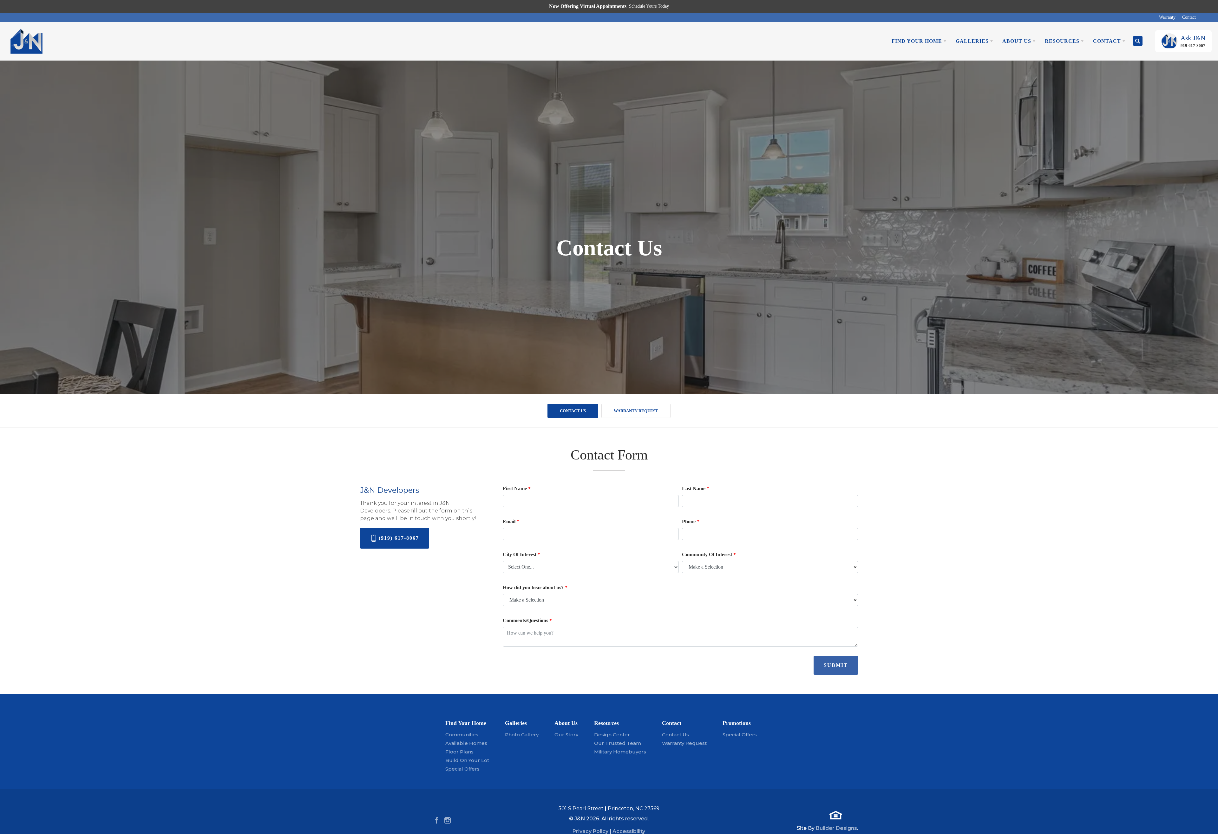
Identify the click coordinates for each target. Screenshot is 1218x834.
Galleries (516, 723)
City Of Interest (521, 554)
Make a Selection (706, 567)
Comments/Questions (527, 620)
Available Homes (466, 743)
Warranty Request (636, 410)
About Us (566, 723)
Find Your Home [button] (917, 41)
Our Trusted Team (617, 743)
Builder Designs (836, 828)
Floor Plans (459, 752)
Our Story (566, 735)
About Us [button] (1016, 41)
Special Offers (462, 769)
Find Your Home (465, 723)
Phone (690, 521)
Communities (461, 735)
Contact (1189, 17)
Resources (606, 723)
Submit (836, 665)
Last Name (695, 488)
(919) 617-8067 (399, 538)
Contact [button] (1107, 41)
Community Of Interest (709, 554)
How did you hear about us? (535, 587)
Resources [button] (1062, 41)
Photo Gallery (522, 735)
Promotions (737, 723)
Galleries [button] (972, 41)
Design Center (612, 735)
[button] (1138, 41)
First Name (517, 488)
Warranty (1167, 17)
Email (511, 521)
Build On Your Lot (467, 760)
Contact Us (573, 410)
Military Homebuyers (620, 752)
